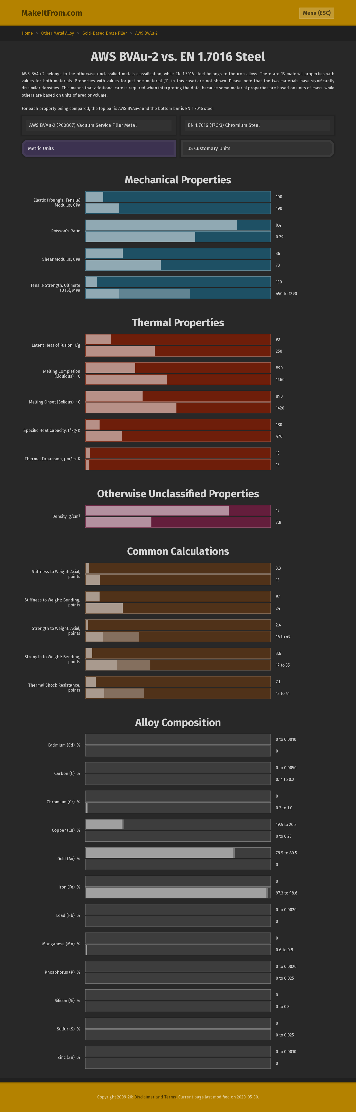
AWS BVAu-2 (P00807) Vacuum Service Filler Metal (83, 125)
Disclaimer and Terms (155, 1097)
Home (27, 33)
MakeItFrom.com (52, 13)
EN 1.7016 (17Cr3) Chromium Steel (224, 125)
